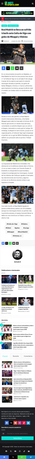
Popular (5, 356)
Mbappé (11, 232)
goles (18, 228)
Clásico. (25, 224)
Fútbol (9, 21)
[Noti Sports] (12, 3)
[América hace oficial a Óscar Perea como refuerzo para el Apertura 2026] (6, 336)
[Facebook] (3, 243)
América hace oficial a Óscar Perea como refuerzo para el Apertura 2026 (22, 336)
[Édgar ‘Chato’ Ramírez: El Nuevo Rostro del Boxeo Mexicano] (7, 373)
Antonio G (6, 41)
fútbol (9, 228)
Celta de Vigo (12, 224)
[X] (6, 243)
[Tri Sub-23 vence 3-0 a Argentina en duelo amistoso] (9, 301)
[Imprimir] (17, 243)
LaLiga (26, 228)
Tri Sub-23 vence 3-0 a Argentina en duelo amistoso (7, 309)
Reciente (16, 356)
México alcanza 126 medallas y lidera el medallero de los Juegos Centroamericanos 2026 (23, 327)
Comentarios (28, 356)
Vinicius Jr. (18, 236)
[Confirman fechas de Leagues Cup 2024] (26, 301)
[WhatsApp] (10, 243)
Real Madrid (23, 232)
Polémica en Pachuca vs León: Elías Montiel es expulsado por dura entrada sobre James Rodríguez (8, 288)
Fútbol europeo (13, 25)
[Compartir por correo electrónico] (13, 243)
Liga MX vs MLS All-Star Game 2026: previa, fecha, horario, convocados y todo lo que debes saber (23, 345)
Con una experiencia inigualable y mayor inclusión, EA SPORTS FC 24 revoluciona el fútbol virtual (23, 390)
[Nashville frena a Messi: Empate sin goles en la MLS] (26, 279)
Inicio (4, 21)
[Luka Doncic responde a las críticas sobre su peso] (7, 399)
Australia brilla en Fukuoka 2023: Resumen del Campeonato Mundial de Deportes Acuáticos (23, 381)
